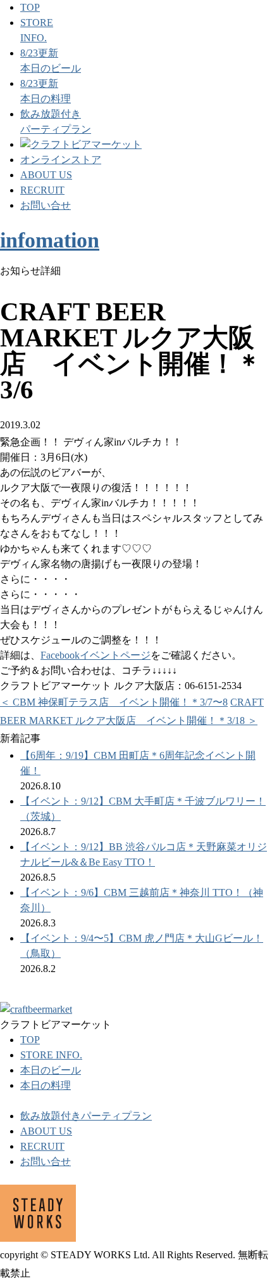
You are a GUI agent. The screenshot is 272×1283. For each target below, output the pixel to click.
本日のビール (50, 1070)
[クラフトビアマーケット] (81, 144)
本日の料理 (45, 1085)
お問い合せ (45, 205)
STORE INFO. (51, 1054)
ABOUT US (46, 174)
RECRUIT (42, 190)
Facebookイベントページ (95, 655)
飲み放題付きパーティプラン (86, 1115)
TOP (30, 7)
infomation (49, 240)
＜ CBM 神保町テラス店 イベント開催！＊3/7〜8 (114, 702)
